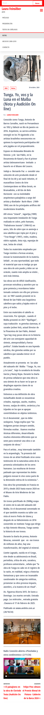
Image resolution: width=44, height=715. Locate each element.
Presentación (7, 23)
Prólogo (5, 17)
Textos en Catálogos (9, 29)
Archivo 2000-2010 (9, 41)
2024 (6, 88)
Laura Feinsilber (11, 8)
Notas (4, 35)
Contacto (5, 47)
